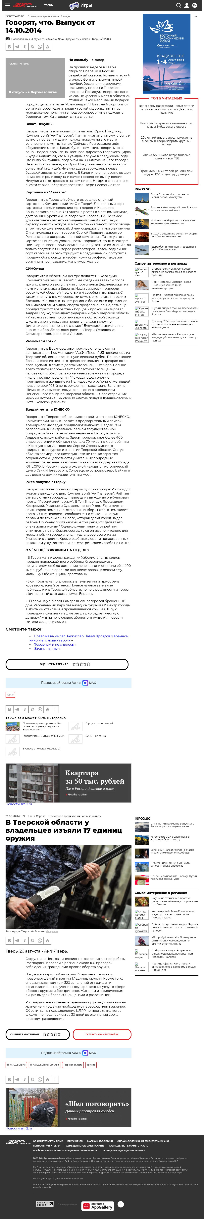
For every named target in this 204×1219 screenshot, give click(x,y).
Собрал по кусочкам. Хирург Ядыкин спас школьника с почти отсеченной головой (175, 927)
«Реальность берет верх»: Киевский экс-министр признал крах (173, 222)
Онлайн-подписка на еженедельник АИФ (143, 1141)
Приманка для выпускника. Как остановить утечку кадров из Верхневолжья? (42, 726)
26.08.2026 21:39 (15, 816)
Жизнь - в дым (46, 649)
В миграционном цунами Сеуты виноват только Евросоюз (170, 864)
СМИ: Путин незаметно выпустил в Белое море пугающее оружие (172, 825)
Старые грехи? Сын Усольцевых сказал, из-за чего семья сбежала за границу (174, 272)
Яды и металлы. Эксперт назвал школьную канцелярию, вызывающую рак (171, 285)
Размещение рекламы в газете (128, 1146)
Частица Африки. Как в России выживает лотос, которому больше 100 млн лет (174, 966)
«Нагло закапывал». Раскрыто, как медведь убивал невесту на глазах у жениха (174, 337)
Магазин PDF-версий (100, 1141)
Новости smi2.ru (19, 804)
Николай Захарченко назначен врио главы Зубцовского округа (166, 125)
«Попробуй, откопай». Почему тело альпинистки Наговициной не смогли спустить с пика (174, 940)
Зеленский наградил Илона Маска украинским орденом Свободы (172, 851)
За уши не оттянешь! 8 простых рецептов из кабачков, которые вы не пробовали (175, 901)
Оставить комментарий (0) (102, 1034)
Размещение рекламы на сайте (84, 1146)
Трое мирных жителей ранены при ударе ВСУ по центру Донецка (167, 172)
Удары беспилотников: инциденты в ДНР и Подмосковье (173, 248)
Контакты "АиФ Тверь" (46, 1146)
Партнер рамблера (67, 1204)
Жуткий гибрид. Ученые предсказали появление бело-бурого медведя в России (175, 311)
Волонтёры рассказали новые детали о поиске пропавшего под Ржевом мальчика (166, 109)
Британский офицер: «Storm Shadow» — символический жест (174, 209)
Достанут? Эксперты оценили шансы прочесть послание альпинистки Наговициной (175, 324)
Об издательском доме (48, 1141)
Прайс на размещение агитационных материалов (65, 1150)
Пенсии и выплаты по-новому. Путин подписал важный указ (174, 877)
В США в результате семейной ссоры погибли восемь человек (174, 235)
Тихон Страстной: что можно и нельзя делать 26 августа (170, 196)
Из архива (52, 931)
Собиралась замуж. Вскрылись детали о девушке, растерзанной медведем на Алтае (172, 953)
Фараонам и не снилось (54, 644)
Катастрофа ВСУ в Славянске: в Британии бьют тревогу (170, 838)
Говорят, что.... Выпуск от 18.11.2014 (44, 735)
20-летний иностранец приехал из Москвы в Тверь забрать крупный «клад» (166, 141)
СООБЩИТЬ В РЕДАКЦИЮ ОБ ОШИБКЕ (123, 1150)
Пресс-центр (75, 1141)
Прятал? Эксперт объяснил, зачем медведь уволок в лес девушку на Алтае (173, 298)
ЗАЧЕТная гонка (96, 735)
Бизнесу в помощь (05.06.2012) (41, 748)
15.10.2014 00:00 (15, 16)
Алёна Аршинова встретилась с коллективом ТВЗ (166, 156)
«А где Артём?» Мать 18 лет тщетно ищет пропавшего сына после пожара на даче (173, 914)
